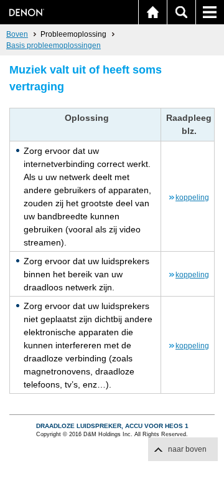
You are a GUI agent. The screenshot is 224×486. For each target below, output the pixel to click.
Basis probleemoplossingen (53, 45)
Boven (17, 34)
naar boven (187, 449)
